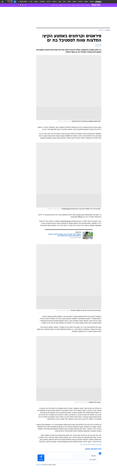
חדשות (92, 1)
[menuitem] (91, 2)
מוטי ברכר (82, 444)
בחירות (80, 1)
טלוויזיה (88, 5)
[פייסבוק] (18, 5)
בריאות (54, 1)
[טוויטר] (20, 5)
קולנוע (73, 5)
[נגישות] (2, 2)
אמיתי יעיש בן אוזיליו (96, 444)
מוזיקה (78, 5)
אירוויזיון (83, 5)
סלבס (69, 1)
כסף (64, 1)
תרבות (74, 1)
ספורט (86, 1)
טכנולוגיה (42, 1)
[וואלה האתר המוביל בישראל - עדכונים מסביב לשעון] (98, 2)
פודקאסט (60, 5)
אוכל (59, 1)
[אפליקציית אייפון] (23, 5)
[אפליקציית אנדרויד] (25, 5)
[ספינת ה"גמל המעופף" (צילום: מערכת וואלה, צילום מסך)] (68, 370)
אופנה (36, 1)
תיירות (48, 1)
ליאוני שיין (88, 444)
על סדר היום (67, 5)
